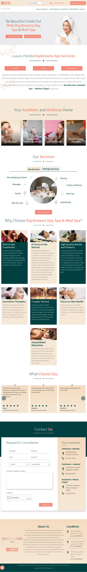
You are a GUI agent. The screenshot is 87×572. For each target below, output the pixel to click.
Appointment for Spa (14, 36)
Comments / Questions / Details (15, 471)
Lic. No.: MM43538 (76, 559)
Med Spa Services (51, 169)
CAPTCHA (9, 493)
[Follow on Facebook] (2, 3)
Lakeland (43, 68)
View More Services (43, 212)
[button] (2, 567)
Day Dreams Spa (48, 568)
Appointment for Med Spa (32, 36)
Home (38, 9)
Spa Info (81, 9)
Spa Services (44, 9)
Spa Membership (55, 9)
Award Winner (58, 122)
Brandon (15, 68)
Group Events (64, 9)
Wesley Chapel (71, 68)
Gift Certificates (74, 9)
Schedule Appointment (78, 3)
